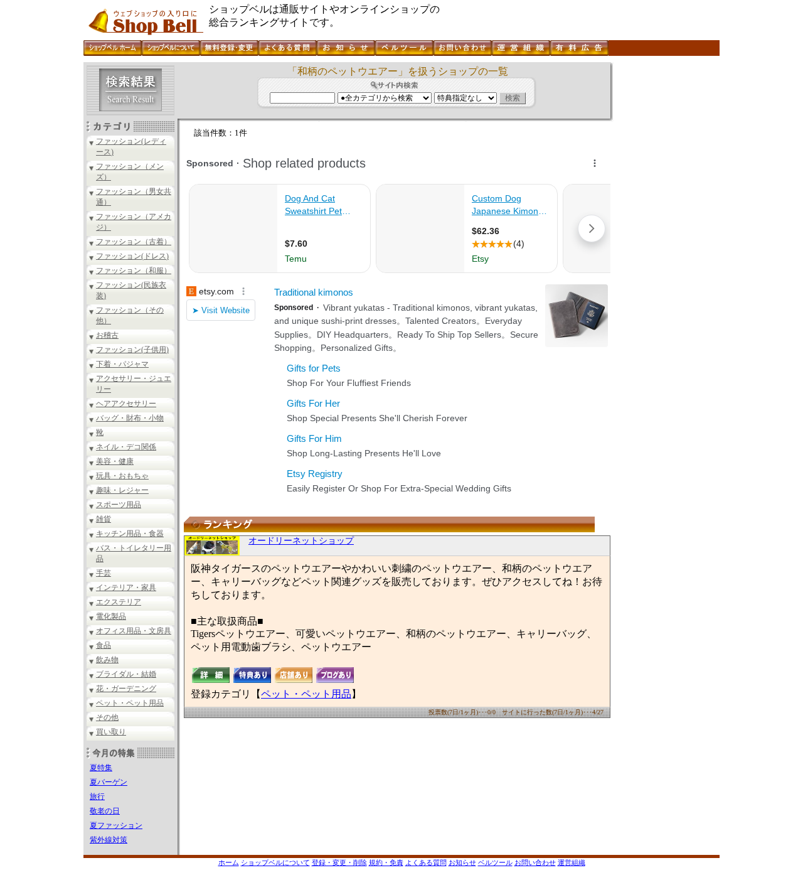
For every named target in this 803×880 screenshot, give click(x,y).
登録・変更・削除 (339, 862)
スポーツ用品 (118, 504)
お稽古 (107, 335)
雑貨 (103, 519)
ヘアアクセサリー (126, 403)
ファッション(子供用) (132, 349)
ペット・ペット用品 (130, 703)
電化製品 (111, 616)
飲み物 (107, 659)
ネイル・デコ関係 (126, 447)
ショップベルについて (275, 862)
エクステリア (118, 602)
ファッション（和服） (133, 270)
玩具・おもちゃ (122, 475)
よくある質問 (426, 862)
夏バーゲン (108, 782)
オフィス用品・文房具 (133, 630)
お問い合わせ (535, 862)
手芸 (103, 573)
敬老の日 (105, 811)
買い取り (111, 731)
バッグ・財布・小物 (130, 418)
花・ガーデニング (126, 688)
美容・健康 (115, 461)
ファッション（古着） (133, 241)
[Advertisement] (665, 250)
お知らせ (462, 862)
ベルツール (495, 862)
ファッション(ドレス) (132, 256)
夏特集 (101, 767)
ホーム (228, 862)
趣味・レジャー (122, 490)
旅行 (97, 796)
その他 (107, 717)
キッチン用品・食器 (130, 533)
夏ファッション (116, 825)
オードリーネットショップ (301, 540)
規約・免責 (386, 862)
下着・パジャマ (122, 364)
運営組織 (571, 862)
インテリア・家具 (126, 587)
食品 (103, 645)
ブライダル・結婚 (126, 674)
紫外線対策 (108, 839)
